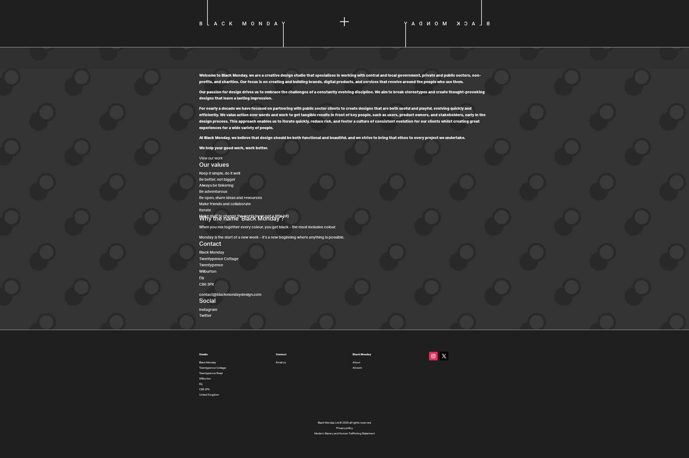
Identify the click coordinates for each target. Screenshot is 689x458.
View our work (211, 158)
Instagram (208, 309)
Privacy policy (344, 428)
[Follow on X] (444, 356)
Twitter (205, 316)
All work (357, 368)
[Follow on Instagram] (433, 356)
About (356, 362)
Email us (281, 362)
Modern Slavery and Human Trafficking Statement (344, 433)
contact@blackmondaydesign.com (230, 295)
